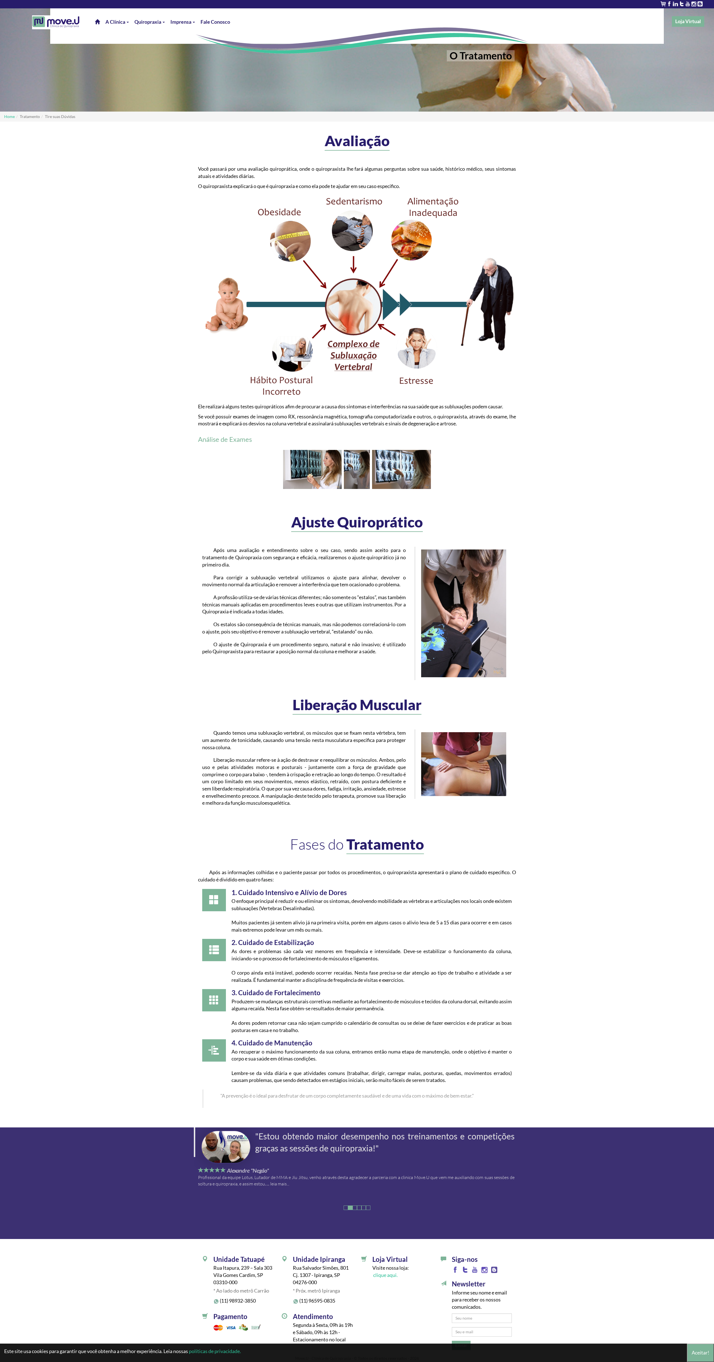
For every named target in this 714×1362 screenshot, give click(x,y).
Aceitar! (700, 1352)
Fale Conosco (215, 22)
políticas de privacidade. (215, 1351)
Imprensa (181, 22)
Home (9, 116)
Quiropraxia (148, 22)
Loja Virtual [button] (688, 21)
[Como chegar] (205, 1259)
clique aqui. (385, 1275)
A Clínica (115, 22)
